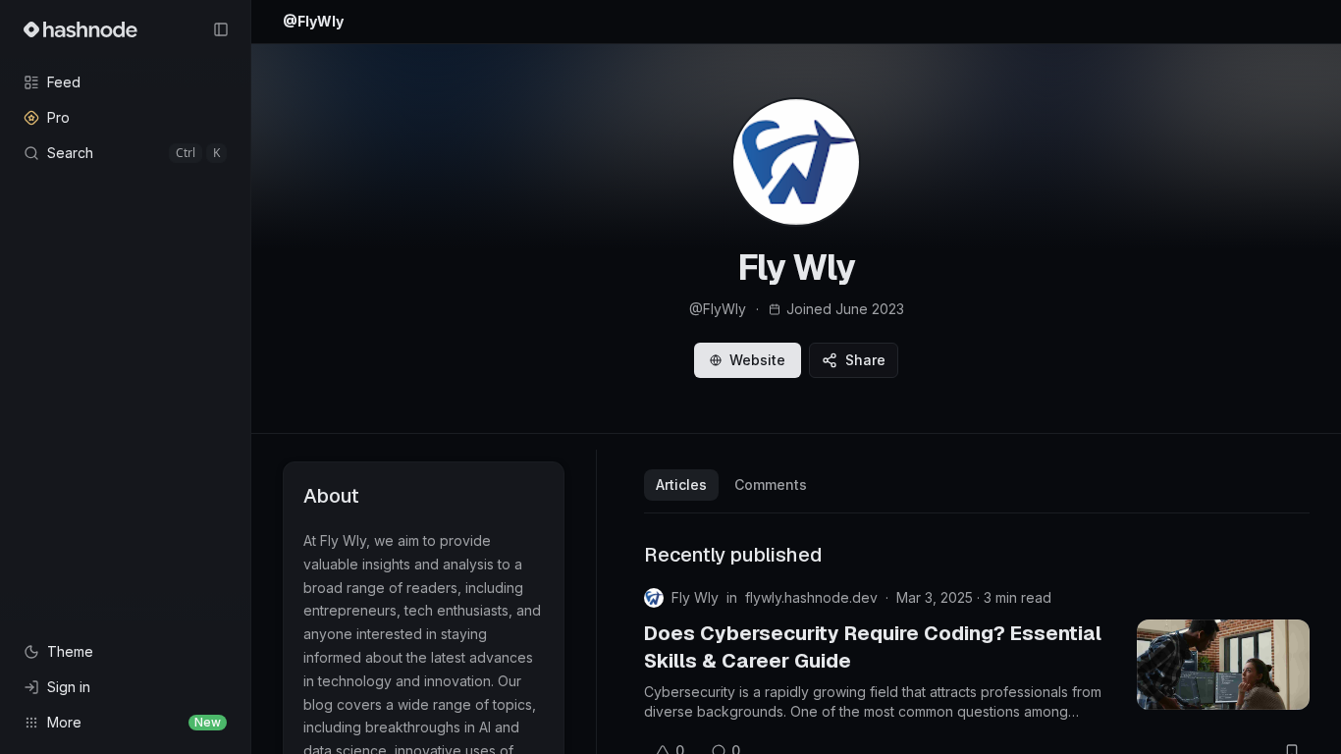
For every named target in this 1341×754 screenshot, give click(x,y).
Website (757, 359)
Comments (770, 484)
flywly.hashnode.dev (811, 597)
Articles (681, 484)
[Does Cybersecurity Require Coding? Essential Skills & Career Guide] (1223, 664)
